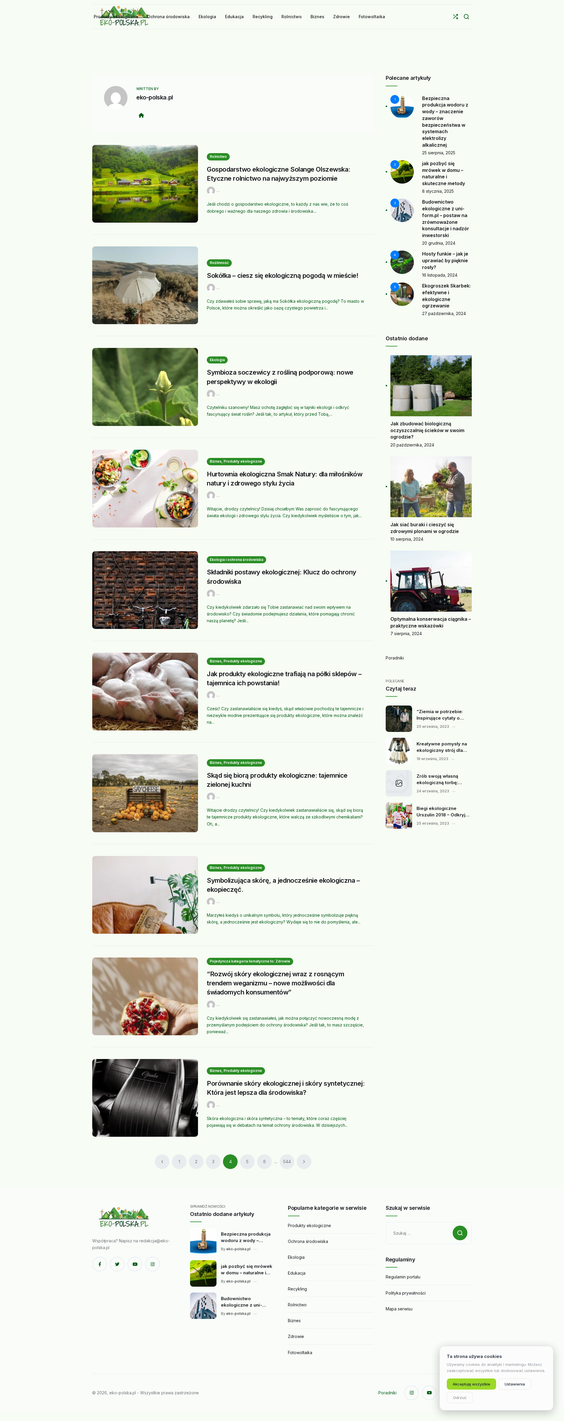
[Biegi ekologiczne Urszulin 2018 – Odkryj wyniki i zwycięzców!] (399, 815)
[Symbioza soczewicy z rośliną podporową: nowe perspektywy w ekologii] (145, 387)
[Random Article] (455, 16)
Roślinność (219, 262)
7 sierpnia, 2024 (406, 633)
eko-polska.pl (154, 97)
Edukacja (297, 1273)
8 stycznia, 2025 (438, 191)
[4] (402, 261)
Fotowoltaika (300, 1352)
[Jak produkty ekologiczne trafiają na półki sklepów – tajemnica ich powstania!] (145, 691)
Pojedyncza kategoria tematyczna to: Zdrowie (250, 961)
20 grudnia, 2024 (438, 243)
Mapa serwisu (399, 1308)
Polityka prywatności (406, 1292)
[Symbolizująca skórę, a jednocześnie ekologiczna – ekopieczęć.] (145, 895)
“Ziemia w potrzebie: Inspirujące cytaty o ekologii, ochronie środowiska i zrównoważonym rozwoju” (440, 715)
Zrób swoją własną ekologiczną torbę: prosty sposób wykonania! (437, 779)
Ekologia (217, 360)
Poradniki (395, 657)
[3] (402, 209)
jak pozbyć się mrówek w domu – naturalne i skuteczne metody (246, 1269)
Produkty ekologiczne (309, 1225)
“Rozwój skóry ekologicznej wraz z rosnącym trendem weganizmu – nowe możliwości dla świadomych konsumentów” (275, 983)
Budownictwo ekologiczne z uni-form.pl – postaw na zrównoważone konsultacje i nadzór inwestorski (243, 1302)
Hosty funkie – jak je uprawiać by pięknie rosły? (445, 260)
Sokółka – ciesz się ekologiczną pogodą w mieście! (282, 275)
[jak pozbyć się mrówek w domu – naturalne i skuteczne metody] (203, 1273)
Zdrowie (296, 1336)
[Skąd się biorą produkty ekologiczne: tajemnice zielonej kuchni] (145, 793)
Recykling (297, 1288)
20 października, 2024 (412, 444)
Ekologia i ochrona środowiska (236, 559)
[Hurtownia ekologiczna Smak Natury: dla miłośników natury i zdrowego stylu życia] (145, 488)
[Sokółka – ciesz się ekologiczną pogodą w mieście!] (145, 285)
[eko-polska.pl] (211, 190)
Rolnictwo (218, 156)
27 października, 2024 (444, 313)
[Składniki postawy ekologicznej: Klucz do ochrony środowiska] (145, 590)
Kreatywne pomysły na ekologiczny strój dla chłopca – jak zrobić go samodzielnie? (442, 747)
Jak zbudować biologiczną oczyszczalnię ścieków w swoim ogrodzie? (427, 430)
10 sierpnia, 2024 (406, 539)
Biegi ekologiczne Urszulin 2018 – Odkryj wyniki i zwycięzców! (441, 812)
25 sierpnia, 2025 (438, 152)
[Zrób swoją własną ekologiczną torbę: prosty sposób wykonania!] (399, 783)
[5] (402, 293)
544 (287, 1161)
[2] (402, 171)
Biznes (294, 1320)
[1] (402, 106)
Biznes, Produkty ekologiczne (236, 461)
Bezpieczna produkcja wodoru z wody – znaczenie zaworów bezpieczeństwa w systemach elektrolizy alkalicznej (246, 1237)
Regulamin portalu (403, 1276)
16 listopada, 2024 (439, 275)
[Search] (466, 16)
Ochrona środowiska (308, 1241)
